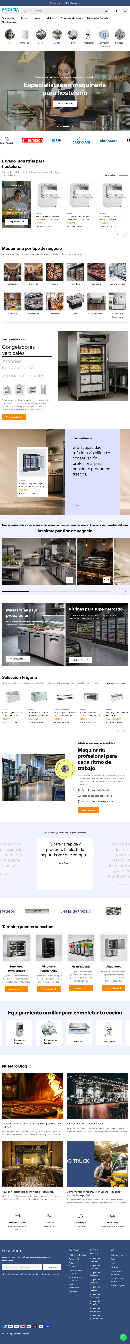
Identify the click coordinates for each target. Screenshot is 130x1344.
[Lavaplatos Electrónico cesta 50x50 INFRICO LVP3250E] (49, 195)
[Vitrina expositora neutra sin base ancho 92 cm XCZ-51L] (65, 697)
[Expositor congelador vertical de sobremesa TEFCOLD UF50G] (31, 390)
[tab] (27, 350)
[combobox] (65, 11)
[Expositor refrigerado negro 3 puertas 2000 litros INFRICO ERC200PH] (32, 463)
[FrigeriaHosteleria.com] (32, 140)
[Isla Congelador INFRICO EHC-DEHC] (117, 697)
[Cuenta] (117, 10)
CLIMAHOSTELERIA (61, 709)
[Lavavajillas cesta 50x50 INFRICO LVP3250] (113, 195)
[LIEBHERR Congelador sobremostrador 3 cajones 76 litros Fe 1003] (7, 390)
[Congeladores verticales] (93, 366)
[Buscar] (105, 10)
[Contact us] (123, 1337)
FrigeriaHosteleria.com (19, 1333)
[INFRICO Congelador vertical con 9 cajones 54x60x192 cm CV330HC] (43, 390)
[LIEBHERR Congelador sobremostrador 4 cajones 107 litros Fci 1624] (19, 390)
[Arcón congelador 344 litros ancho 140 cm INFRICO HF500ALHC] (13, 697)
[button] (63, 126)
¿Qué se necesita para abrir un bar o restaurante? (28, 1191)
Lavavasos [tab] (123, 175)
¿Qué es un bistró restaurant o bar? (85, 1123)
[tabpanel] (27, 402)
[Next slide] (72, 126)
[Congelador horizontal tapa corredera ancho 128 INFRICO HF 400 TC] (39, 697)
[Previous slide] (57, 126)
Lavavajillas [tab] (110, 175)
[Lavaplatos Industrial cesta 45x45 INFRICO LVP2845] (81, 195)
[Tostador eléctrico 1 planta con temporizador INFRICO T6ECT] (91, 697)
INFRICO (38, 213)
